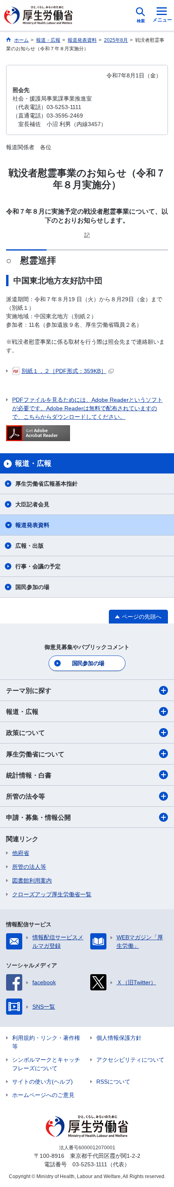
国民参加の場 (32, 587)
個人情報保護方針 (119, 1038)
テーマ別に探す (28, 690)
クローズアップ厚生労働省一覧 (51, 894)
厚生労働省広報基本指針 (46, 483)
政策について (25, 732)
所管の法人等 (29, 866)
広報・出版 (29, 545)
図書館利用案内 (32, 880)
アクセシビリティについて (130, 1059)
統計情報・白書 (28, 775)
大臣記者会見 (32, 504)
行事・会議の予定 (38, 566)
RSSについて (113, 1081)
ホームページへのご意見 (43, 1095)
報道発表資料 (32, 525)
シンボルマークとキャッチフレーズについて (46, 1063)
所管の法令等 (25, 796)
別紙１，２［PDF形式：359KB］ (63, 371)
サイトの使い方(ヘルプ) (42, 1081)
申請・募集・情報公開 (38, 817)
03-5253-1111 (89, 1164)
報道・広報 (22, 711)
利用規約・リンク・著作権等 (46, 1042)
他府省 (20, 853)
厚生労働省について (35, 754)
